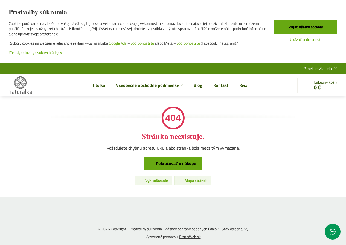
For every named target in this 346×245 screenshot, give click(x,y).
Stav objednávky (235, 229)
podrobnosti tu (142, 43)
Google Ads (118, 43)
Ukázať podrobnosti (305, 39)
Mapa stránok (195, 180)
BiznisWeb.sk (190, 237)
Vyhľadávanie (156, 180)
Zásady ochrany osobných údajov (192, 229)
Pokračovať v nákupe (175, 163)
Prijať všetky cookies (306, 27)
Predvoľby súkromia (146, 229)
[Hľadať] (289, 85)
